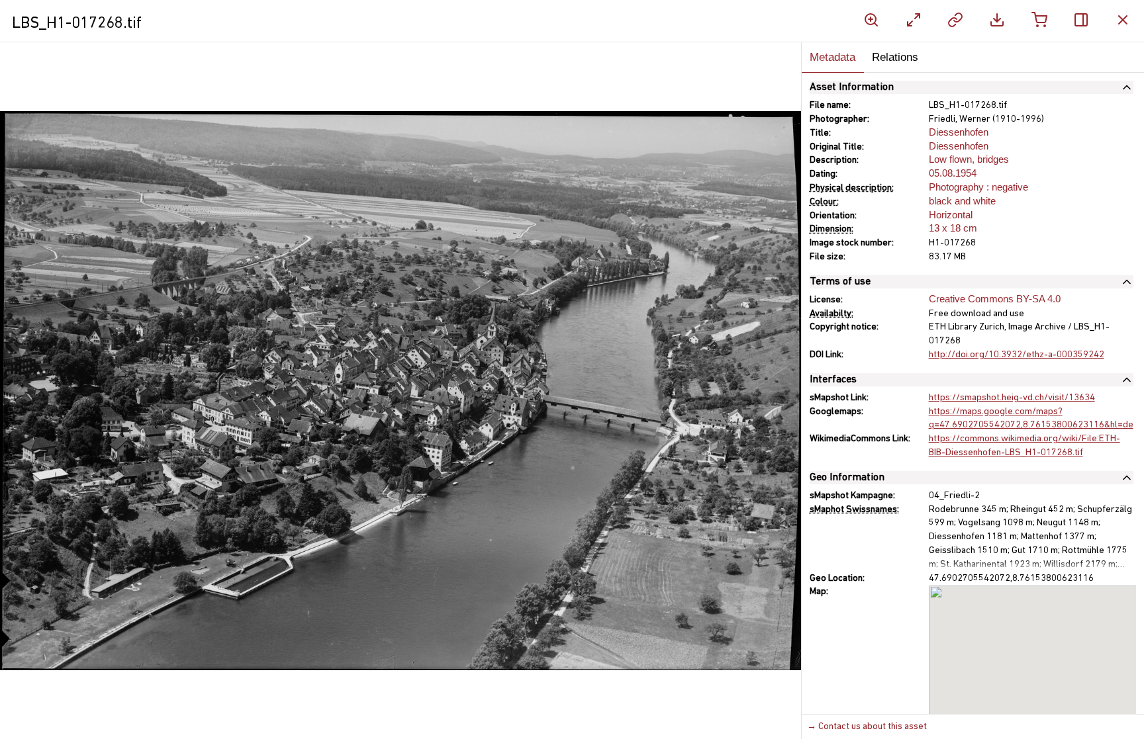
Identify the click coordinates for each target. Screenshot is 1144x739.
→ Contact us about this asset (867, 727)
